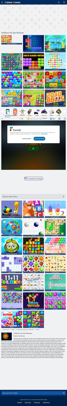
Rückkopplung (46, 402)
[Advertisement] (17, 18)
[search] (64, 393)
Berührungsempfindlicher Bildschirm (25, 329)
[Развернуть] (65, 119)
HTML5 (37, 329)
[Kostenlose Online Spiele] (12, 2)
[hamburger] (2, 2)
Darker (53, 118)
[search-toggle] (59, 2)
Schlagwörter (37, 402)
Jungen (13, 329)
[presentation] (2, 111)
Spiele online (6, 329)
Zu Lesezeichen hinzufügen (34, 178)
